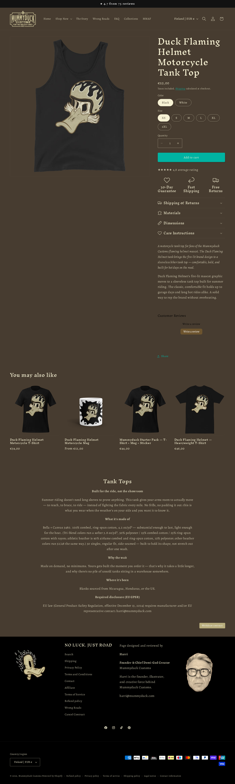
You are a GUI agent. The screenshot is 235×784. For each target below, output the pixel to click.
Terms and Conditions (78, 674)
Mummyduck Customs (30, 775)
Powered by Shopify (52, 775)
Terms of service (111, 775)
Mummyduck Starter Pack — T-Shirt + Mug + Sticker (143, 441)
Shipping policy (132, 775)
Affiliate (70, 687)
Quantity (163, 135)
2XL (164, 127)
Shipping (180, 88)
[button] (63, 19)
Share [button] (164, 356)
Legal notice (150, 775)
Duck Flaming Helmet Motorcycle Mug (81, 441)
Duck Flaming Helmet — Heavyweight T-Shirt (193, 441)
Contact (69, 681)
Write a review (191, 331)
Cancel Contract (75, 714)
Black (165, 102)
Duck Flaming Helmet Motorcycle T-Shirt (27, 441)
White (183, 102)
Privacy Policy (73, 668)
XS (164, 118)
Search (69, 654)
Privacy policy (92, 775)
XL (213, 118)
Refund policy (73, 701)
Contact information (170, 775)
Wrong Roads (73, 708)
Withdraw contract (212, 625)
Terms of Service (75, 694)
